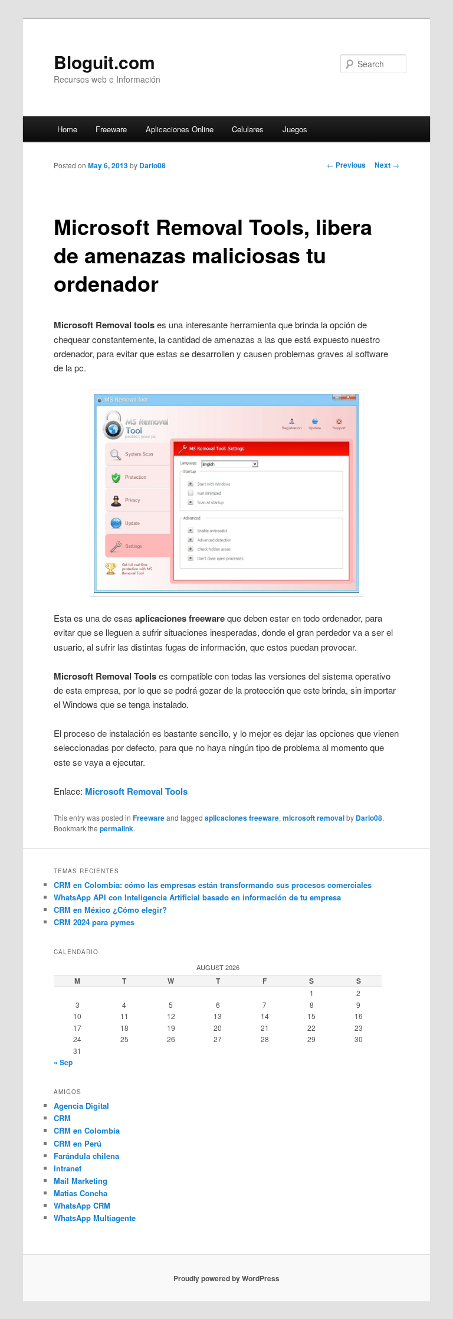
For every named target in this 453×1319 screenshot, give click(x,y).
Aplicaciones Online (180, 129)
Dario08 (152, 165)
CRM (62, 1118)
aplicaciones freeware (242, 817)
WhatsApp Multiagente (95, 1217)
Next (387, 164)
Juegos (295, 129)
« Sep (63, 1062)
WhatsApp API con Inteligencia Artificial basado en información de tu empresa (197, 897)
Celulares (248, 129)
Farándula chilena (86, 1155)
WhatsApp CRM (82, 1205)
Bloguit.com (104, 61)
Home (67, 129)
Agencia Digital (81, 1105)
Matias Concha (80, 1193)
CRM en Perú (77, 1143)
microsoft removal (313, 817)
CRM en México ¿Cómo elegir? (110, 909)
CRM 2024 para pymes (94, 922)
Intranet (67, 1168)
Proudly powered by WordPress (226, 1278)
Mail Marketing (80, 1180)
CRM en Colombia (87, 1130)
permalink (116, 828)
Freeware (111, 129)
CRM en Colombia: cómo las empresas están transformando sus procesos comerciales (213, 884)
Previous (346, 164)
